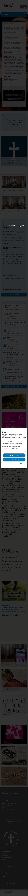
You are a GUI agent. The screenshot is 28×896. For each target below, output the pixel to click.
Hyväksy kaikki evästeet (14, 456)
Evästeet (23, 464)
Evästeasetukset (14, 452)
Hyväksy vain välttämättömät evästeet (14, 459)
